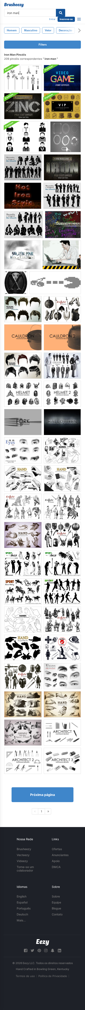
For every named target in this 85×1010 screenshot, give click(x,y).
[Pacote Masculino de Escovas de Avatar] (26, 136)
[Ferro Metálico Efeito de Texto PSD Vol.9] (62, 167)
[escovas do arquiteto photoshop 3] (62, 761)
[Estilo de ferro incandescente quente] (22, 196)
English (21, 896)
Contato (57, 914)
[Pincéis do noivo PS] (62, 366)
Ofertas (57, 849)
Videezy (22, 861)
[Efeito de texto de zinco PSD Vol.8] (23, 106)
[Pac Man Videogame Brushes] (55, 282)
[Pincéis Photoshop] (23, 422)
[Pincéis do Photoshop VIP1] (62, 106)
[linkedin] (59, 951)
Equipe (56, 902)
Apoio (56, 861)
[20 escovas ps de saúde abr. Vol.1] (62, 648)
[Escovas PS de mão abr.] (62, 450)
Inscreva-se (66, 19)
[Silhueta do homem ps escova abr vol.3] (23, 224)
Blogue (56, 908)
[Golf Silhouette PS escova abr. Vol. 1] (62, 563)
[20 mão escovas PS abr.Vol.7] (23, 535)
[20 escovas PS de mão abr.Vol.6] (62, 704)
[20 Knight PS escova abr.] (62, 507)
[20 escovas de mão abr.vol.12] (23, 732)
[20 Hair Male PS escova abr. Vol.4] (23, 309)
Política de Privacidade (52, 976)
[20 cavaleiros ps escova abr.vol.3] (62, 620)
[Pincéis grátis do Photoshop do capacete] (23, 394)
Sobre (56, 896)
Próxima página (42, 795)
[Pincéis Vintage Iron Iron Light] (23, 78)
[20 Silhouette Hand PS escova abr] (23, 648)
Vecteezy (23, 855)
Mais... (21, 920)
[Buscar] (60, 13)
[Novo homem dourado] (22, 254)
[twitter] (32, 951)
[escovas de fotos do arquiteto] (62, 732)
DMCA (56, 867)
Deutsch (22, 914)
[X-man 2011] (15, 282)
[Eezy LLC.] (42, 942)
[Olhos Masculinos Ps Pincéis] (23, 450)
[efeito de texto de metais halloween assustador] (62, 422)
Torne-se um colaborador (25, 868)
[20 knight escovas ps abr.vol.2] (23, 507)
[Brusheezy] (14, 5)
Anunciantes (60, 855)
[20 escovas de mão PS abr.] (23, 478)
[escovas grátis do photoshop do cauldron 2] (62, 337)
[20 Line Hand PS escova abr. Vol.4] (23, 620)
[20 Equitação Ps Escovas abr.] (23, 591)
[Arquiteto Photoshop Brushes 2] (23, 761)
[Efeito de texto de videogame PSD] (62, 78)
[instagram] (45, 951)
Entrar (52, 19)
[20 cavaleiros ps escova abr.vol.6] (62, 309)
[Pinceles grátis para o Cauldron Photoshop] (23, 337)
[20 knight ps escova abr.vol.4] (23, 676)
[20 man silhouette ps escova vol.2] (62, 196)
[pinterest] (39, 951)
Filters (43, 44)
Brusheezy (24, 849)
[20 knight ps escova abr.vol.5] (62, 535)
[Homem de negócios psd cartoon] (61, 254)
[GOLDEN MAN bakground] (63, 224)
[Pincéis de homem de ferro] (65, 136)
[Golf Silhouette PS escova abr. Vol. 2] (23, 563)
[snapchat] (52, 951)
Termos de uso (25, 976)
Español (22, 902)
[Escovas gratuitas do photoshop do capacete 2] (62, 394)
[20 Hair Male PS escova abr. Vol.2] (23, 366)
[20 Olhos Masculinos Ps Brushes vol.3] (62, 676)
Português (24, 908)
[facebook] (25, 951)
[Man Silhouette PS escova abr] (23, 167)
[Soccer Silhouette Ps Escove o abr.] (62, 591)
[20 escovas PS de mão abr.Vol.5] (23, 704)
